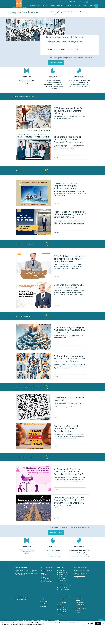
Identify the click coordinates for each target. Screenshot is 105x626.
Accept (98, 623)
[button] (87, 2)
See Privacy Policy (40, 624)
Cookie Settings (89, 623)
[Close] (103, 623)
